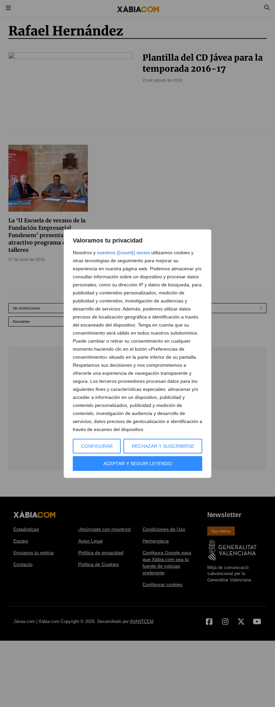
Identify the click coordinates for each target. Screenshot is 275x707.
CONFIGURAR (97, 446)
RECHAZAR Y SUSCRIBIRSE (163, 446)
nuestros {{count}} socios (123, 252)
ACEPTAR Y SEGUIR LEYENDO (137, 463)
